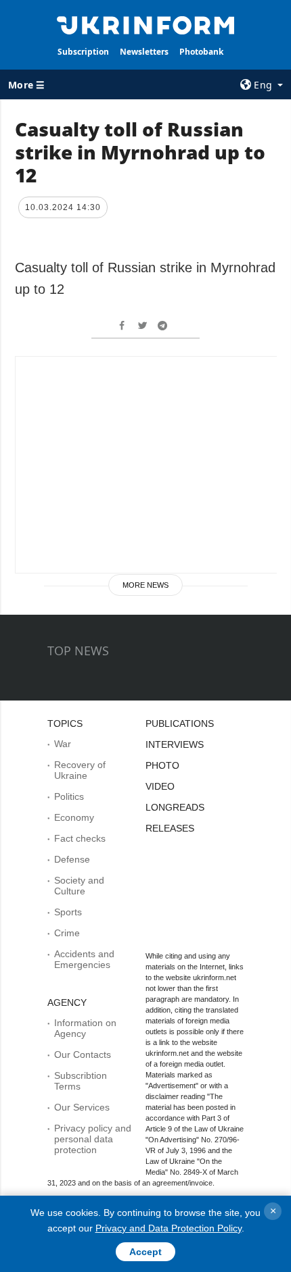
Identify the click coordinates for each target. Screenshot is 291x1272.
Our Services (82, 1107)
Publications (180, 723)
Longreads (175, 807)
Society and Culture (79, 885)
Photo (162, 765)
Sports (68, 912)
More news (145, 585)
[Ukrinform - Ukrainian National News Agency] (146, 24)
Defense (72, 859)
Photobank (201, 51)
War (62, 743)
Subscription (83, 51)
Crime (67, 932)
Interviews (175, 744)
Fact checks (80, 838)
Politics (69, 796)
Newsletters (144, 51)
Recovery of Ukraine (80, 770)
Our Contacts (82, 1054)
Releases (170, 828)
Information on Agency (85, 1028)
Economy (74, 817)
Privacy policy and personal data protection (92, 1139)
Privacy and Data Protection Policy (168, 1228)
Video (160, 786)
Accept (145, 1251)
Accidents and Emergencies (84, 959)
